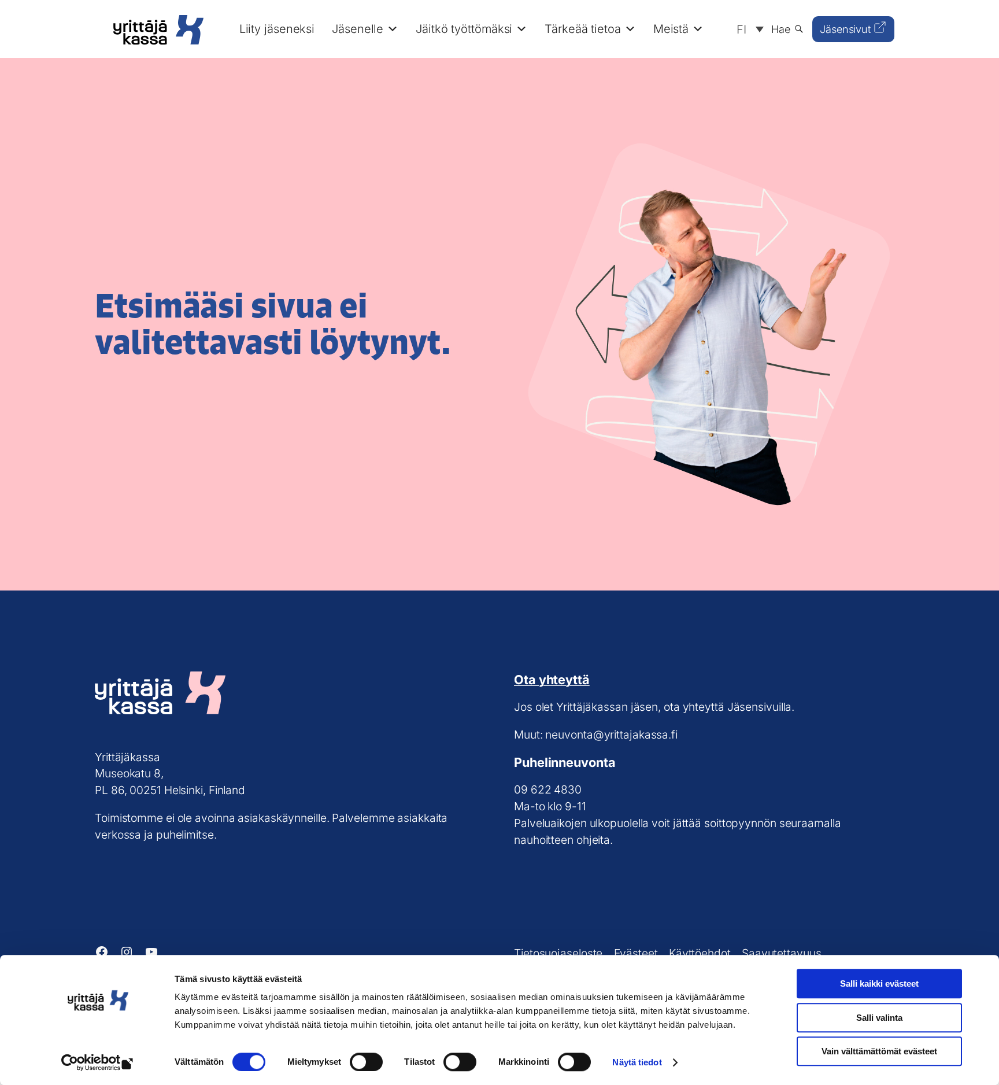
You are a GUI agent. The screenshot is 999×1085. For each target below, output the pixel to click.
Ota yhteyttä (552, 679)
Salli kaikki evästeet (879, 983)
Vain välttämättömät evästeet (879, 1051)
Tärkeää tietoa (583, 29)
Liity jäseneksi (277, 29)
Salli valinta (879, 1018)
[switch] (366, 1062)
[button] (747, 29)
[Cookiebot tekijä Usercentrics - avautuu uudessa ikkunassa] (98, 1062)
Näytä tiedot (636, 1062)
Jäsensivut (845, 29)
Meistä (671, 29)
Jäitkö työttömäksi (464, 29)
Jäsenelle (357, 29)
